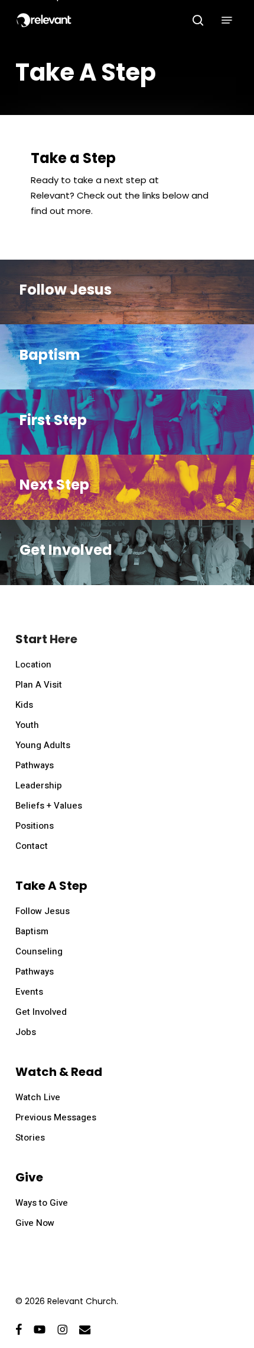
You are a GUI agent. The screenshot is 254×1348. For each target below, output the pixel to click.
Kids (24, 704)
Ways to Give (41, 1202)
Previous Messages (55, 1117)
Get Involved (41, 1011)
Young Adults (42, 745)
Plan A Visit (38, 684)
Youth (27, 725)
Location (33, 664)
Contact (31, 845)
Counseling (39, 951)
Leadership (38, 785)
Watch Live (37, 1097)
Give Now (34, 1222)
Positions (34, 825)
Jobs (25, 1032)
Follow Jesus (42, 911)
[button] (227, 20)
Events (29, 991)
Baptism (31, 931)
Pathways (34, 765)
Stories (30, 1137)
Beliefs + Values (48, 805)
